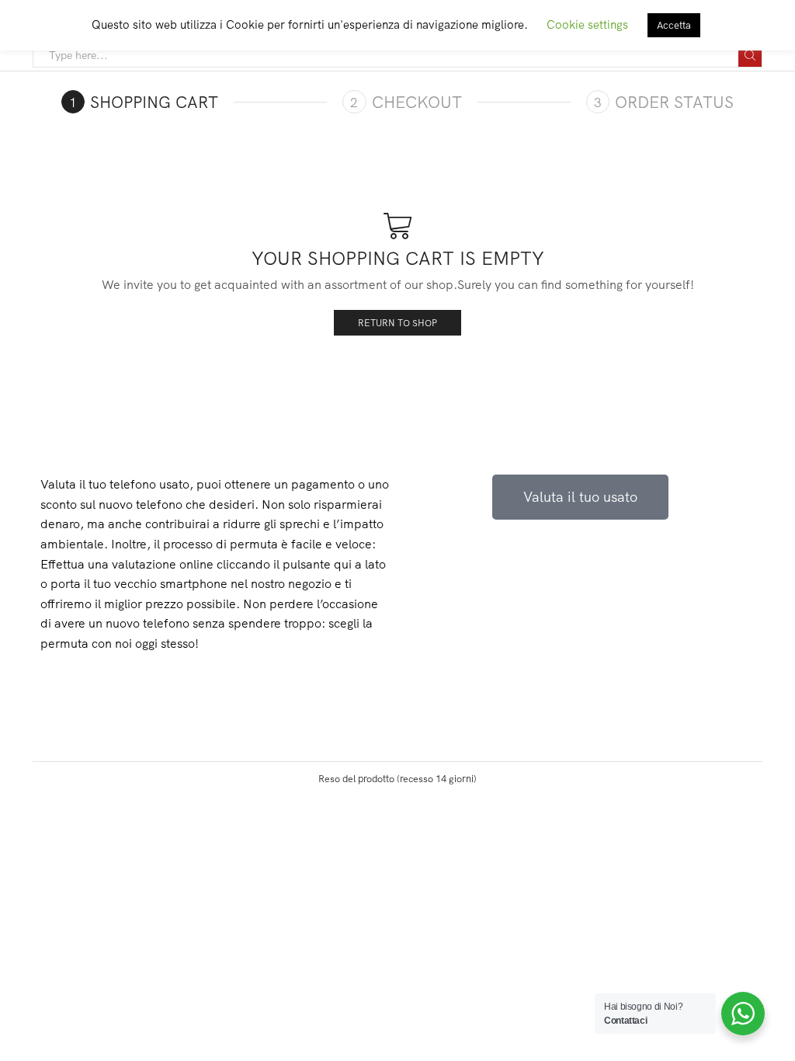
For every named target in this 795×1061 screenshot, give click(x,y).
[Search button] (750, 55)
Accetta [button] (674, 25)
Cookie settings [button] (587, 24)
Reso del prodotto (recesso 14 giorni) (397, 778)
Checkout (417, 102)
